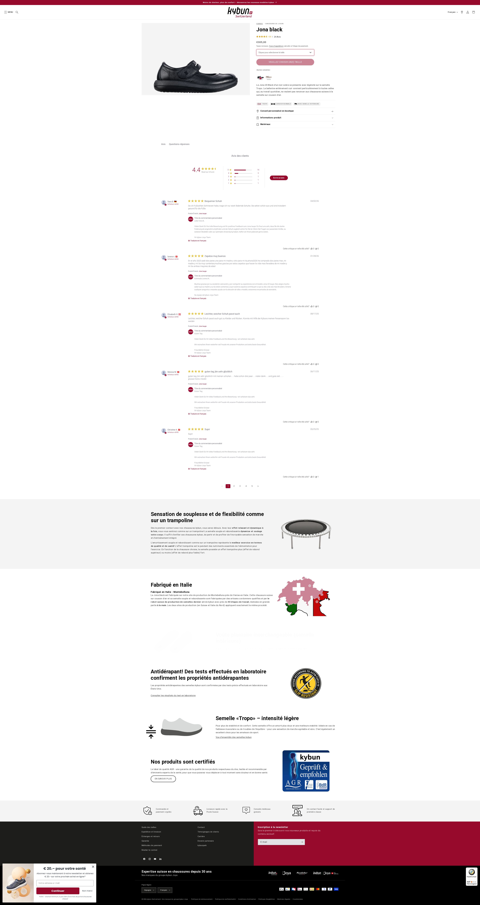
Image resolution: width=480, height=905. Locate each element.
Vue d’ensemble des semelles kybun (234, 737)
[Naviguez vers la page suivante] (258, 486)
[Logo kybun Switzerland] (272, 873)
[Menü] (476, 869)
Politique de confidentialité (225, 899)
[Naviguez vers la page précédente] (222, 486)
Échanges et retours (151, 836)
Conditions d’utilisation (247, 899)
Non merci (87, 890)
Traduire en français (198, 241)
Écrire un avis (278, 178)
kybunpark (202, 845)
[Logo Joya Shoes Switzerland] (286, 873)
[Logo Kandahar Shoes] (302, 873)
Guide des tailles (149, 827)
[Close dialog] (93, 867)
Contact (201, 827)
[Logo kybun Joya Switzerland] (325, 873)
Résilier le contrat (149, 850)
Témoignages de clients (208, 832)
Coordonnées (298, 899)
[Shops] (462, 12)
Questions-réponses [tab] (179, 144)
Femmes (259, 23)
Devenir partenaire (206, 841)
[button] (5, 12)
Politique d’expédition (266, 899)
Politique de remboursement (201, 899)
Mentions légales (283, 899)
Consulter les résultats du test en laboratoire (173, 695)
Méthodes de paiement (152, 845)
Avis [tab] (163, 144)
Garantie (145, 841)
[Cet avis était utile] (311, 248)
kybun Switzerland (154, 899)
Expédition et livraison (151, 832)
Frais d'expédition (276, 46)
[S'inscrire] (302, 842)
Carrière (201, 836)
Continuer (57, 891)
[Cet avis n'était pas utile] (316, 248)
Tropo (264, 104)
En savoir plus (163, 779)
